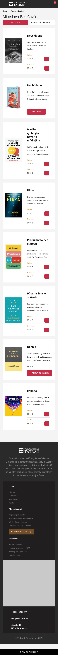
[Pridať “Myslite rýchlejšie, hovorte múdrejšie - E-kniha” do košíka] (46, 173)
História (12, 492)
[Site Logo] (17, 4)
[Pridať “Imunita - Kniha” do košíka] (46, 414)
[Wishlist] (47, 4)
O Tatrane (13, 496)
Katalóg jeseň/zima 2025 (19, 548)
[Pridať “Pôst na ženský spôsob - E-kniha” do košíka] (46, 330)
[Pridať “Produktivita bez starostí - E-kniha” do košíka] (46, 276)
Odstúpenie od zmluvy (21, 531)
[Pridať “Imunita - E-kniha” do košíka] (46, 423)
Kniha (29, 55)
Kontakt (12, 503)
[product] (13, 50)
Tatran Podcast (15, 544)
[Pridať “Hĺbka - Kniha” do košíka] (46, 213)
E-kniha (30, 64)
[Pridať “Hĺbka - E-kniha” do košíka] (46, 223)
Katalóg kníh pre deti (18, 552)
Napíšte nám (14, 555)
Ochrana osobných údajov (20, 525)
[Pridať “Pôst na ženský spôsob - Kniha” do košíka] (46, 320)
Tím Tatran (13, 499)
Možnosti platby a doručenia (21, 518)
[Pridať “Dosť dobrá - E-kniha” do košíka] (46, 68)
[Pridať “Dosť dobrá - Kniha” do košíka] (46, 59)
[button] (6, 4)
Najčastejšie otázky (17, 515)
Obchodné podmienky (18, 522)
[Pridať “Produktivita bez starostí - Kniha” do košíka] (46, 267)
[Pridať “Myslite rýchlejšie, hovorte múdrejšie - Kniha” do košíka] (46, 164)
